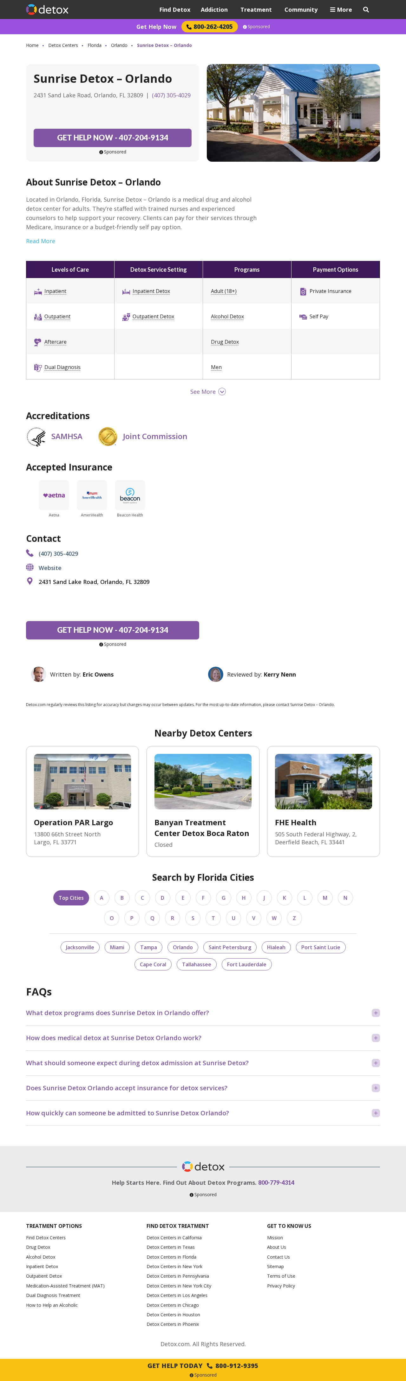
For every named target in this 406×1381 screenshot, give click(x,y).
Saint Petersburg (230, 947)
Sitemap (275, 1266)
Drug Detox (225, 341)
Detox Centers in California (174, 1238)
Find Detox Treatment (178, 1225)
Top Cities (71, 897)
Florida (95, 45)
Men (216, 367)
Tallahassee (196, 964)
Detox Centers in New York (174, 1266)
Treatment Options (54, 1225)
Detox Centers (63, 45)
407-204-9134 (112, 137)
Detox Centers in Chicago (173, 1305)
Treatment (256, 9)
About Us (276, 1247)
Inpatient (55, 291)
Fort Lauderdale (246, 964)
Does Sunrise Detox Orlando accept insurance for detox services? (126, 1088)
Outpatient (57, 316)
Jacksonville (80, 947)
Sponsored (259, 26)
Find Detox (174, 9)
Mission (275, 1238)
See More (203, 391)
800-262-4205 (213, 26)
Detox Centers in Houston (173, 1315)
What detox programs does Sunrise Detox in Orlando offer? (117, 1012)
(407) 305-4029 (171, 95)
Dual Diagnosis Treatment (53, 1295)
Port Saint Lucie (320, 947)
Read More (40, 241)
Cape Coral (153, 964)
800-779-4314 (276, 1182)
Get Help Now (156, 26)
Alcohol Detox (227, 316)
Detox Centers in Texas (171, 1247)
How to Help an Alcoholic (52, 1305)
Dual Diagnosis (62, 367)
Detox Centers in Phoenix (173, 1324)
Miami (117, 947)
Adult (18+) (224, 291)
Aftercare (55, 341)
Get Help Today (203, 1365)
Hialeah (276, 947)
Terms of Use (281, 1276)
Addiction (214, 9)
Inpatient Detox (151, 291)
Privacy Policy (281, 1286)
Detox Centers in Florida (171, 1257)
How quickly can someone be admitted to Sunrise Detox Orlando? (127, 1113)
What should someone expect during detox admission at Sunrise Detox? (137, 1063)
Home (32, 45)
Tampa (148, 947)
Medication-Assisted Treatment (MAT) (65, 1286)
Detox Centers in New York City (179, 1286)
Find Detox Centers (46, 1238)
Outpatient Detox (153, 316)
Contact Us (278, 1257)
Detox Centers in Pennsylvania (178, 1276)
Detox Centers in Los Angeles (177, 1295)
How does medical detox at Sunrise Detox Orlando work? (113, 1038)
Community (301, 9)
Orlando (119, 45)
